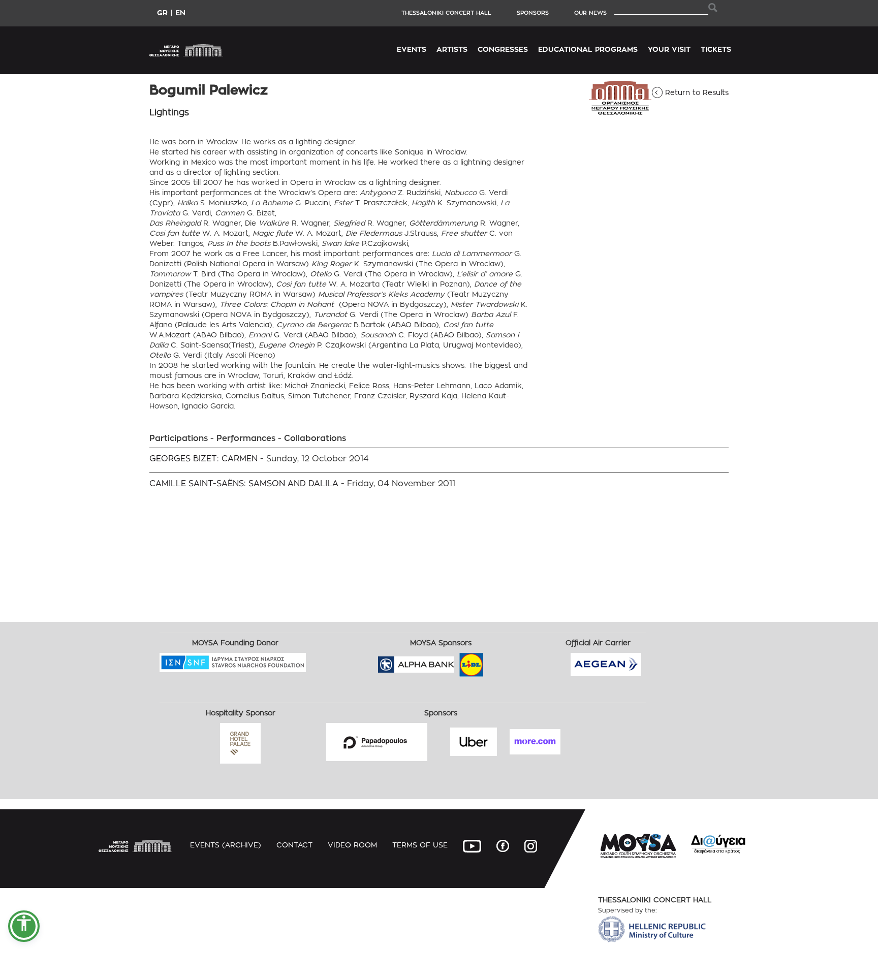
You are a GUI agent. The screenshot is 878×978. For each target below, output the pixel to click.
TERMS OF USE (420, 844)
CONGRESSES (503, 49)
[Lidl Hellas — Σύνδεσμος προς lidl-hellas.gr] (456, 661)
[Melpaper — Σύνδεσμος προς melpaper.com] (501, 661)
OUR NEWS (590, 13)
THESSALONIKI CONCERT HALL (446, 13)
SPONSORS (533, 13)
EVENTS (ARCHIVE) (225, 844)
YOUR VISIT (669, 49)
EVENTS (411, 49)
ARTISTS (451, 49)
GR (162, 12)
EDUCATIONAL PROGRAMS (588, 49)
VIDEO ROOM (352, 844)
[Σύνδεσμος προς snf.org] (313, 659)
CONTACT (294, 844)
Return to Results (694, 92)
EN (180, 12)
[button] (24, 926)
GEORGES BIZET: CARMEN (203, 458)
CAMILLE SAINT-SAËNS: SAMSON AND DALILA (243, 483)
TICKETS (716, 49)
